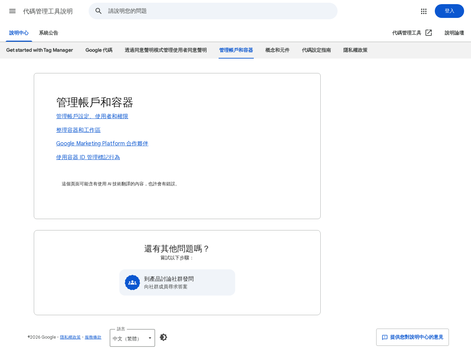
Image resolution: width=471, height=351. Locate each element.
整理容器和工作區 (78, 130)
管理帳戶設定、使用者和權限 (92, 116)
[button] (12, 11)
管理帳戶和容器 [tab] (236, 50)
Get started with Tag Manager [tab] (39, 50)
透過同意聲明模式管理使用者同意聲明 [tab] (166, 50)
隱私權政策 (70, 337)
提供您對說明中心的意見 (416, 337)
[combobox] (222, 11)
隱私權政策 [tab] (355, 50)
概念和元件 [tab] (277, 50)
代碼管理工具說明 (48, 11)
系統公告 (48, 33)
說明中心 (19, 33)
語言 (121, 328)
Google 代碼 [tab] (99, 50)
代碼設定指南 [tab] (316, 50)
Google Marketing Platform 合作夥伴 (102, 143)
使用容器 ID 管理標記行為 (88, 157)
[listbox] (132, 338)
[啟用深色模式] (163, 337)
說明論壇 (454, 33)
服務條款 (93, 337)
